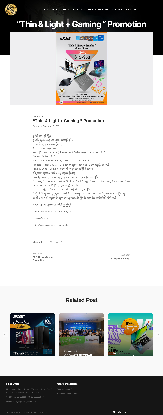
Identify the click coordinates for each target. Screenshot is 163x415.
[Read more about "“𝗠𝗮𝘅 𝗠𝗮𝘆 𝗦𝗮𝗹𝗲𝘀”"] (130, 334)
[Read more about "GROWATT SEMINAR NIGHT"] (81, 334)
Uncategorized (70, 351)
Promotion (38, 116)
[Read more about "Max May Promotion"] (32, 334)
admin (39, 126)
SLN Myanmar (25, 412)
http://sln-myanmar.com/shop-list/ (51, 225)
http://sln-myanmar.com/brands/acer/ (53, 211)
